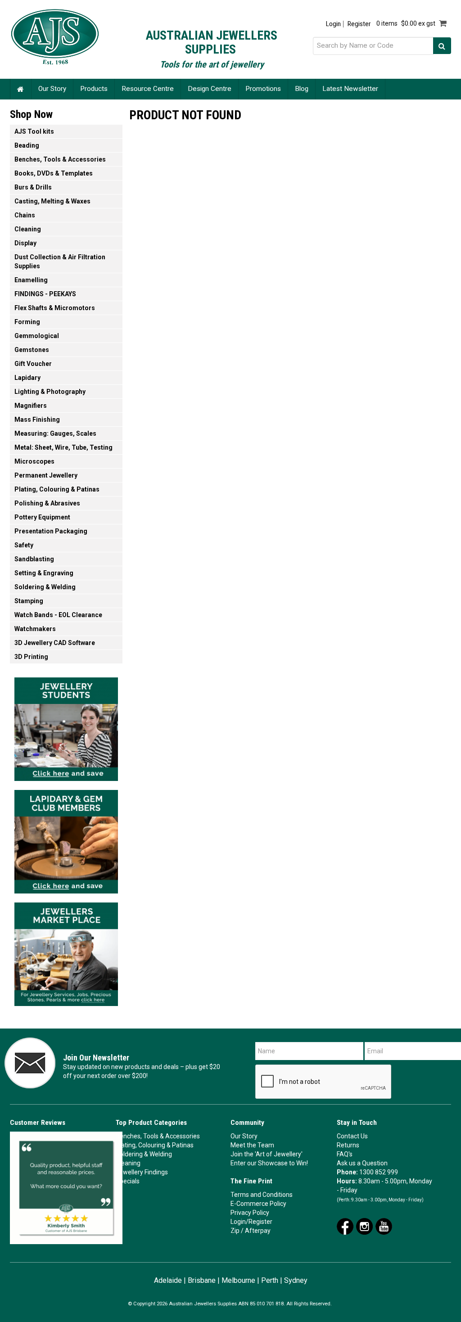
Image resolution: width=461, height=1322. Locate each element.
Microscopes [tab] (34, 461)
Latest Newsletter (350, 89)
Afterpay (258, 1230)
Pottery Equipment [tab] (42, 517)
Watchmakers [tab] (35, 628)
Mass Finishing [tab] (37, 419)
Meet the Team (252, 1145)
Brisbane (202, 1280)
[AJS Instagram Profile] (364, 1225)
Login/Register (251, 1221)
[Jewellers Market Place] (66, 951)
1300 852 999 (378, 1172)
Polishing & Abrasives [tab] (47, 503)
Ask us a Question (362, 1163)
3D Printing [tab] (31, 656)
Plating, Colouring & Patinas (155, 1145)
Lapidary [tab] (27, 377)
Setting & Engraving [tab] (43, 573)
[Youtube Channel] (383, 1225)
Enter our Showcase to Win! (269, 1163)
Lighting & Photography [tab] (50, 391)
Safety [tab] (23, 545)
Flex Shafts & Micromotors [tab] (54, 307)
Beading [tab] (26, 145)
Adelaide (168, 1280)
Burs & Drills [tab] (33, 187)
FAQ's (345, 1154)
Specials (128, 1181)
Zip (235, 1230)
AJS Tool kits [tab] (34, 131)
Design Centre (209, 89)
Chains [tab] (24, 215)
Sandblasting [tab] (34, 559)
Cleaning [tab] (27, 229)
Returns (348, 1145)
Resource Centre (148, 89)
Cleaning (128, 1163)
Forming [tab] (27, 321)
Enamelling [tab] (31, 280)
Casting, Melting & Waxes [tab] (52, 201)
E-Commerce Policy (258, 1203)
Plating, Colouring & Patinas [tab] (56, 489)
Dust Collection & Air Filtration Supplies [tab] (59, 261)
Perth (269, 1280)
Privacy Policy (249, 1212)
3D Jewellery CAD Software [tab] (54, 642)
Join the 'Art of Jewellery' (266, 1154)
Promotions (263, 89)
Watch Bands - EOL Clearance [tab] (58, 614)
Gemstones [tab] (31, 349)
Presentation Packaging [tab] (50, 531)
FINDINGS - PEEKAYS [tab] (45, 294)
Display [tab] (25, 243)
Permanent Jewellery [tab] (45, 475)
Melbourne (238, 1280)
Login (333, 24)
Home (21, 89)
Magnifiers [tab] (30, 405)
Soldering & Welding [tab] (45, 587)
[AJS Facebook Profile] (345, 1225)
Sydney (295, 1280)
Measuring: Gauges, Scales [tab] (55, 433)
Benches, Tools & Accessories (158, 1136)
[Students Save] (66, 726)
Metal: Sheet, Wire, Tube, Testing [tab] (63, 447)
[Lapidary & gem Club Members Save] (66, 839)
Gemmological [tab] (36, 335)
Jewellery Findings (142, 1172)
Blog (301, 89)
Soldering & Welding (144, 1154)
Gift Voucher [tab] (33, 363)
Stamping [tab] (28, 601)
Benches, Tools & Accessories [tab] (60, 159)
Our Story (52, 89)
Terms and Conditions (261, 1194)
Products (94, 89)
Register (359, 24)
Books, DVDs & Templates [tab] (53, 173)
